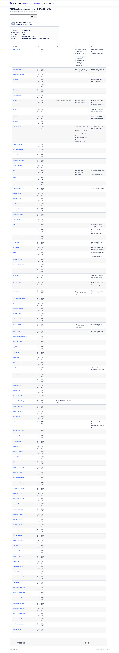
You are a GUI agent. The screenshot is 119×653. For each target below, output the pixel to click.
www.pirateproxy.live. (19, 514)
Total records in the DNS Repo (25, 641)
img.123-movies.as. (18, 347)
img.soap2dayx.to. (18, 566)
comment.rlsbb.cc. (18, 509)
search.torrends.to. (18, 308)
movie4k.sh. (16, 275)
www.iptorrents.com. (18, 160)
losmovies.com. (17, 230)
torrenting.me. (17, 100)
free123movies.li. (17, 545)
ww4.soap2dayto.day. (19, 598)
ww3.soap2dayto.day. (19, 613)
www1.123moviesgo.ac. (19, 401)
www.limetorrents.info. (19, 74)
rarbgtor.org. (16, 242)
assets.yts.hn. (16, 183)
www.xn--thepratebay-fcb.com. (21, 336)
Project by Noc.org (48, 3)
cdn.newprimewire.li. (18, 577)
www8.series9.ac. (18, 395)
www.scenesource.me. (19, 477)
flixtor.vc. (15, 121)
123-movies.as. (17, 352)
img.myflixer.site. (17, 144)
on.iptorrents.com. (18, 530)
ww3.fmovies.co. (17, 524)
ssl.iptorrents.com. (18, 165)
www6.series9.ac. (18, 493)
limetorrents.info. (17, 188)
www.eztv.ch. (16, 416)
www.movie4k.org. (18, 214)
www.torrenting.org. (18, 467)
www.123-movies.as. (18, 451)
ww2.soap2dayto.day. (19, 592)
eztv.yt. (15, 116)
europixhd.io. (16, 49)
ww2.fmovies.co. (17, 519)
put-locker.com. (17, 422)
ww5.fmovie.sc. (17, 193)
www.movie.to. (17, 441)
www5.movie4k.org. (18, 483)
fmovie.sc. (16, 291)
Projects (27, 3)
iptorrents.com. (17, 69)
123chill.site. (16, 582)
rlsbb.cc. (15, 462)
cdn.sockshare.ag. (18, 504)
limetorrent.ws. (17, 368)
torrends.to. (16, 247)
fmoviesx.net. (16, 561)
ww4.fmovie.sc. (17, 629)
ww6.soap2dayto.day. (19, 618)
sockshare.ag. (17, 331)
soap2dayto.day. (17, 571)
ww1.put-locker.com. (18, 155)
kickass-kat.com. (17, 95)
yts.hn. (15, 177)
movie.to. (15, 109)
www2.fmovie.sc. (17, 374)
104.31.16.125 (40, 49)
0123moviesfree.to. (18, 556)
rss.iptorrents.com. (18, 436)
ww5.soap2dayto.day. (19, 624)
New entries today (88, 641)
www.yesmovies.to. (18, 149)
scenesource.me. (17, 126)
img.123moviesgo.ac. (19, 298)
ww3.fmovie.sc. (17, 313)
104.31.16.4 (40, 51)
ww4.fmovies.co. (17, 535)
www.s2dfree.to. (17, 209)
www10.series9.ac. (18, 411)
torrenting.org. (17, 282)
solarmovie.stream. (18, 324)
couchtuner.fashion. (18, 603)
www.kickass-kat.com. (19, 540)
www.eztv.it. (16, 270)
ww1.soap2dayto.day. (19, 587)
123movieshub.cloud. (19, 319)
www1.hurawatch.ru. (18, 264)
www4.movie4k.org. (18, 498)
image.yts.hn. (16, 219)
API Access (37, 3)
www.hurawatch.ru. (18, 385)
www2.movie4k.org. (18, 488)
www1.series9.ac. (18, 472)
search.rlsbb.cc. (17, 456)
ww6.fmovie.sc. (17, 198)
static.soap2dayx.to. (18, 608)
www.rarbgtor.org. (18, 406)
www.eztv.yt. (16, 390)
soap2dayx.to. (17, 551)
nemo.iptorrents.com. (19, 237)
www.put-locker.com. (18, 430)
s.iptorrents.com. (17, 259)
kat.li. (14, 224)
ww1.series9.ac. (17, 362)
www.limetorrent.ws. (18, 380)
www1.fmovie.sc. (17, 341)
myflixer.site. (16, 84)
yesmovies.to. (17, 79)
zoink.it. (15, 252)
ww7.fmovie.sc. (17, 203)
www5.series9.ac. (18, 446)
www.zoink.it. (16, 357)
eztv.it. (15, 170)
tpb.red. (15, 303)
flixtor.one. (16, 90)
